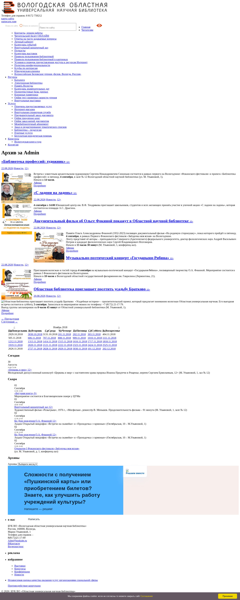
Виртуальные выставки (27, 100)
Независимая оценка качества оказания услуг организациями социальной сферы (53, 580)
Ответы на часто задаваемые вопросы (35, 38)
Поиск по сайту (11, 26)
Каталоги (19, 80)
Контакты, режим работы (28, 33)
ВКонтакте (14, 543)
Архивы (12, 464)
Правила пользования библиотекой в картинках (41, 59)
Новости (18, 168)
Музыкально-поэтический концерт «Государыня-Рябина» (120, 258)
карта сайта (7, 18)
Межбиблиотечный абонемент (31, 124)
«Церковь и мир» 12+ (20, 369)
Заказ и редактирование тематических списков (40, 127)
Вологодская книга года (27, 141)
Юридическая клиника (27, 71)
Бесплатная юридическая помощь (33, 135)
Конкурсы (13, 138)
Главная (85, 27)
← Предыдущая (10, 318)
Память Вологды (23, 85)
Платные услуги (23, 133)
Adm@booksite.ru (17, 540)
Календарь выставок (25, 53)
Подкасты (19, 50)
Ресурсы (12, 77)
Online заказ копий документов (31, 121)
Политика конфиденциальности (32, 65)
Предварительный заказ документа (33, 115)
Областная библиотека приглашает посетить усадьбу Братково (92, 289)
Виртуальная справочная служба (32, 112)
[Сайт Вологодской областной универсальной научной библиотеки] (54, 12)
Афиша (38, 182)
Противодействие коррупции (24, 585)
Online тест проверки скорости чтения (35, 97)
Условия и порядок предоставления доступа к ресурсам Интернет (51, 62)
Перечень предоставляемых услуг (33, 106)
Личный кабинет (23, 41)
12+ (27, 168)
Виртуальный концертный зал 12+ (33, 407)
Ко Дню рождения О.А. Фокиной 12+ (35, 420)
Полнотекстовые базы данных (31, 91)
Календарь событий (25, 44)
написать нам (8, 21)
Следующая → (9, 321)
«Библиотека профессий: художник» (35, 161)
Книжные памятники (26, 94)
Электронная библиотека (28, 83)
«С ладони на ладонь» (55, 192)
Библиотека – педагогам (27, 130)
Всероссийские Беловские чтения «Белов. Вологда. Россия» (47, 74)
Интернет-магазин (24, 109)
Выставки (19, 565)
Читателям (87, 30)
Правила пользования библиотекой (34, 56)
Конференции (22, 571)
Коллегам (13, 144)
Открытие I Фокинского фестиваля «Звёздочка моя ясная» (46, 448)
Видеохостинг (16, 546)
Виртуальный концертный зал (31, 47)
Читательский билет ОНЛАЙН (31, 35)
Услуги (12, 103)
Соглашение (147, 596)
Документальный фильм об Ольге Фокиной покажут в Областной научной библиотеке (113, 221)
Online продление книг (27, 118)
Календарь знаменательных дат (31, 88)
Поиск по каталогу (30, 26)
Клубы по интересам (26, 68)
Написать (34, 519)
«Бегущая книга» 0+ (25, 393)
